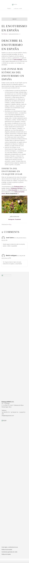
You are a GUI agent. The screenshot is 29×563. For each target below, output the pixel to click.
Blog (10, 224)
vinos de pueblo (12, 190)
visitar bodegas (17, 59)
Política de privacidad (7, 549)
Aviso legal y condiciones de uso (10, 547)
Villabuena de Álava (17, 188)
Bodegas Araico (18, 186)
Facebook (18, 219)
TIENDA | (9, 8)
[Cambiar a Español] (14, 4)
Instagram (11, 219)
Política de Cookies (6, 554)
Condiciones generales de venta (9, 552)
